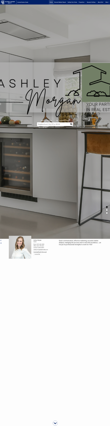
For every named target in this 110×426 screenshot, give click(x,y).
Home (51, 2)
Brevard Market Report (60, 2)
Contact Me (37, 254)
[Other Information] (107, 213)
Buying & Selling (92, 2)
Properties (82, 2)
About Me (101, 2)
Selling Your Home (72, 2)
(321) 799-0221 (40, 246)
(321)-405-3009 (40, 244)
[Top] (107, 207)
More (107, 2)
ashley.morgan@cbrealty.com (41, 249)
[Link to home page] (8, 2)
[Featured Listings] (107, 210)
